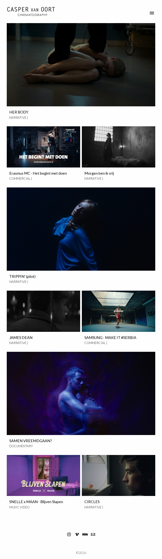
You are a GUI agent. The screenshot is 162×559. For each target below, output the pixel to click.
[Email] (93, 534)
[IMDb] (85, 534)
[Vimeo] (77, 534)
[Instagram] (69, 534)
